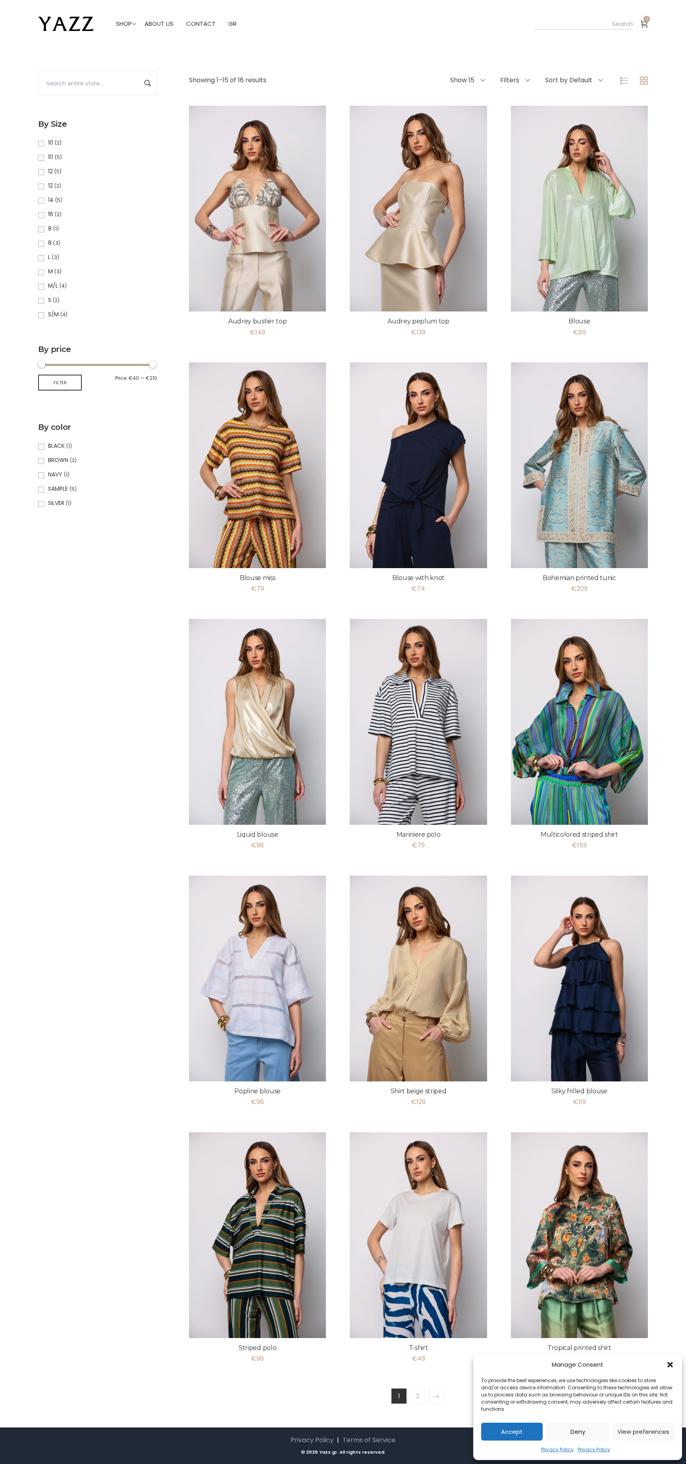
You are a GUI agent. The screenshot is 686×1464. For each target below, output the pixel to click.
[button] (670, 1365)
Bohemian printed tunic (579, 578)
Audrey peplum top (418, 321)
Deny (577, 1431)
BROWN (58, 460)
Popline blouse (257, 1091)
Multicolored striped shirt (579, 834)
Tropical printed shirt (579, 1348)
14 (51, 200)
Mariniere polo (419, 834)
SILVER (56, 503)
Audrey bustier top (257, 321)
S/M (53, 314)
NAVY (55, 474)
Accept (512, 1431)
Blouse (579, 321)
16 (50, 214)
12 (50, 171)
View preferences (643, 1431)
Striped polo (257, 1348)
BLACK (56, 446)
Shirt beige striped (419, 1091)
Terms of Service (369, 1440)
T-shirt (418, 1348)
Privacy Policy (557, 1449)
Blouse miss (257, 578)
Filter (60, 382)
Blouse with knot (418, 578)
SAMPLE (58, 489)
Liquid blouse (257, 834)
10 (50, 143)
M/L (53, 286)
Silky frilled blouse (579, 1091)
